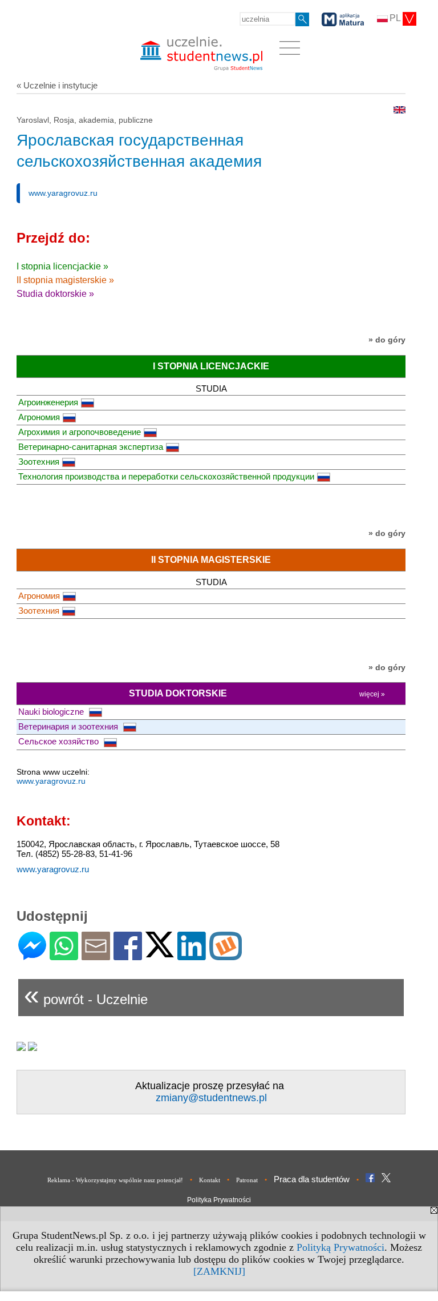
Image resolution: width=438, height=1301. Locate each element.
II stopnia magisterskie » (65, 280)
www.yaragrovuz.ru (63, 193)
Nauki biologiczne (52, 711)
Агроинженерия (48, 402)
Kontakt (209, 1180)
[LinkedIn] (191, 955)
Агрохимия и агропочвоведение (79, 432)
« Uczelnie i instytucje (57, 85)
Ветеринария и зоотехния (69, 726)
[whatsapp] (64, 955)
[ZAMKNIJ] (219, 1271)
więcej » (372, 694)
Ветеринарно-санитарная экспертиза (90, 447)
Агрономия (39, 417)
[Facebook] (127, 955)
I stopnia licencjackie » (62, 266)
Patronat (247, 1180)
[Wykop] (225, 955)
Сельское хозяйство (59, 741)
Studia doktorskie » (55, 294)
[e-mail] (96, 955)
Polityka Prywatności (219, 1200)
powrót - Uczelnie (86, 995)
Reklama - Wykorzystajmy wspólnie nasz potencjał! (115, 1180)
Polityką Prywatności (340, 1247)
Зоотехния (38, 461)
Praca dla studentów (312, 1179)
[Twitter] (159, 952)
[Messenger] (32, 955)
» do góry (386, 339)
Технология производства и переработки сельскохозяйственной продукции (166, 476)
